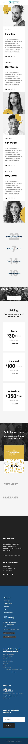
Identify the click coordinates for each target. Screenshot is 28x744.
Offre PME (6, 663)
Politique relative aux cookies (9, 636)
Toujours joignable (7, 656)
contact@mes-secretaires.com (11, 629)
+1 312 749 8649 (7, 570)
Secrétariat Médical (8, 661)
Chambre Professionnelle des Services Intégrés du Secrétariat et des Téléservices (13, 696)
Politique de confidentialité (9, 633)
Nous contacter (7, 667)
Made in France (7, 659)
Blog (4, 665)
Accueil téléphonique (8, 654)
